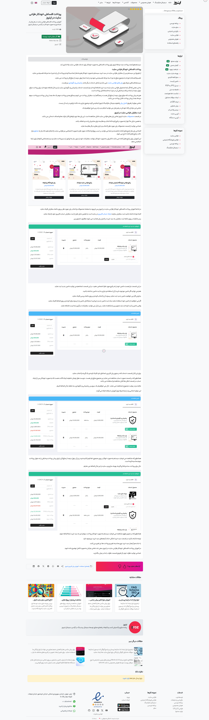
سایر (101, 2)
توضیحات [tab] (84, 59)
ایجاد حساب (46, 3)
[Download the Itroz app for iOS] (124, 709)
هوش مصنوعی (145, 2)
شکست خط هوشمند (171, 93)
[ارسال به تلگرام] (48, 566)
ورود (54, 3)
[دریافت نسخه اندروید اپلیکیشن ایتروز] (124, 705)
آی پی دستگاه (174, 117)
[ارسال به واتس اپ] (53, 566)
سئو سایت (175, 27)
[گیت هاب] (89, 710)
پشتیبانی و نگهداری (75, 83)
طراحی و (178, 708)
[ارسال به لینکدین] (34, 566)
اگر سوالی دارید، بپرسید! (50, 36)
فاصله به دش (174, 89)
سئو (154, 708)
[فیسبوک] (98, 710)
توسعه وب (179, 697)
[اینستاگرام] (93, 710)
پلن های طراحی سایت (115, 83)
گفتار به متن (173, 65)
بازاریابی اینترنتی (173, 31)
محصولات (134, 2)
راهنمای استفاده (84, 566)
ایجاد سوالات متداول (172, 97)
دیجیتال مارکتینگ (173, 147)
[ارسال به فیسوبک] (38, 566)
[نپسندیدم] (120, 566)
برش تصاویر (175, 106)
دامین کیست (174, 81)
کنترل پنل (123, 103)
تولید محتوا (173, 61)
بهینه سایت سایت (173, 73)
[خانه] (177, 2)
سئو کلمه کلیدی (173, 77)
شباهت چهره (172, 69)
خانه (169, 2)
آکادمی (126, 2)
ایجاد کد (174, 101)
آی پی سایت (175, 114)
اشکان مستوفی (106, 718)
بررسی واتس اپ (173, 110)
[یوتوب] (106, 710)
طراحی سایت (174, 35)
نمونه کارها (116, 2)
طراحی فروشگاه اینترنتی (171, 140)
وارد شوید (126, 678)
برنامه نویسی (174, 23)
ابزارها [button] (108, 2)
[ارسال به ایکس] (43, 566)
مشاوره (36, 131)
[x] (102, 710)
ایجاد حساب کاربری (104, 214)
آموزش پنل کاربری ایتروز (72, 566)
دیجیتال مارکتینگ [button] (160, 2)
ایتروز (56, 44)
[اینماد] (97, 699)
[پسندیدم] (124, 566)
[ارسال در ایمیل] (58, 566)
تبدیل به (172, 85)
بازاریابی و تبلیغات (177, 700)
